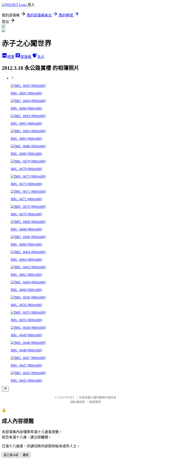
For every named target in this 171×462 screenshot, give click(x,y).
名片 (41, 57)
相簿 (11, 57)
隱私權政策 (77, 402)
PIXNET (70, 397)
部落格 (26, 57)
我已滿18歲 (11, 455)
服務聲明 (95, 402)
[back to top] (5, 389)
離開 (25, 455)
